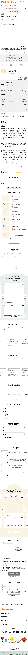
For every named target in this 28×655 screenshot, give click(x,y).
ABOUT (3, 621)
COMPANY (4, 624)
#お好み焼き (24, 345)
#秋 (6, 21)
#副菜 (8, 19)
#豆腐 (12, 19)
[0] (19, 2)
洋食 (4, 411)
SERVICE (4, 617)
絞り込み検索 (13, 11)
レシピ (6, 604)
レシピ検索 (4, 5)
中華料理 (5, 415)
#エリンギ (17, 19)
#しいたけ (23, 19)
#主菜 (9, 345)
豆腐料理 (11, 604)
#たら (12, 345)
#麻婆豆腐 (23, 375)
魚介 (4, 431)
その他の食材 (7, 438)
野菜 (4, 434)
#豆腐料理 (3, 19)
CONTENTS (5, 613)
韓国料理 (5, 418)
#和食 (2, 21)
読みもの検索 (13, 5)
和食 (4, 408)
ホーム (2, 604)
